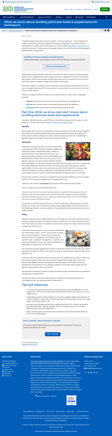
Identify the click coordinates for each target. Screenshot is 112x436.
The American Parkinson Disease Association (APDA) (47, 361)
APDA (4, 31)
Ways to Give (79, 17)
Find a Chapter (91, 17)
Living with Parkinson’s (27, 17)
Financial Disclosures (82, 411)
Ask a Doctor (52, 334)
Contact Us (7, 376)
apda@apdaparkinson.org (94, 368)
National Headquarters (12, 2)
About (66, 9)
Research (59, 17)
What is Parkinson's (10, 361)
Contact (96, 9)
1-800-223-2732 (27, 2)
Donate (105, 9)
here (67, 43)
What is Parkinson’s (9, 17)
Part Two (29, 104)
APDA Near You (9, 371)
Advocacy (69, 17)
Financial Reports (28, 411)
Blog (71, 9)
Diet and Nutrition (32, 345)
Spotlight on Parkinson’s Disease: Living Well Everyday (44, 57)
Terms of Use (50, 411)
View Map (96, 2)
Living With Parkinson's (11, 363)
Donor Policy (70, 411)
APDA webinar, (78, 46)
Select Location (105, 2)
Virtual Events (87, 9)
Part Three (29, 108)
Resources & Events (45, 17)
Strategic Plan (40, 411)
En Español (78, 9)
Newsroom (7, 374)
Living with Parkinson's (16, 31)
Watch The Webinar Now (56, 66)
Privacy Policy (60, 411)
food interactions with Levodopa (63, 123)
